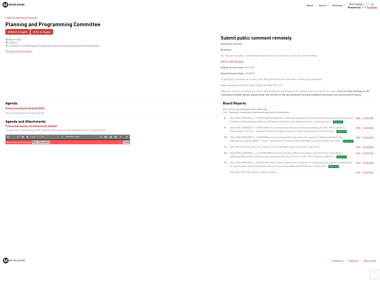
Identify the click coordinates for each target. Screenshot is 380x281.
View (358, 118)
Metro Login (370, 261)
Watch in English (18, 32)
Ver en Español (43, 32)
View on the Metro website (20, 51)
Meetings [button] (337, 5)
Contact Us (337, 261)
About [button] (310, 5)
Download (368, 118)
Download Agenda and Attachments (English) (32, 126)
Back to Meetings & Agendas (22, 18)
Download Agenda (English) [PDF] (26, 108)
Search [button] (323, 5)
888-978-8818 (236, 62)
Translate (372, 8)
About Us (353, 261)
